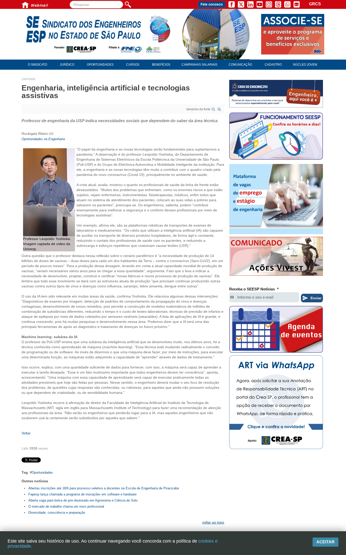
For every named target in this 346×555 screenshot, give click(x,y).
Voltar (26, 433)
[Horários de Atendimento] (276, 137)
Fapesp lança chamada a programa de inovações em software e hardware (82, 494)
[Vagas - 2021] (276, 199)
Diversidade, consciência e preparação (56, 512)
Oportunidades (42, 472)
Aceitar (325, 542)
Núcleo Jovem (305, 64)
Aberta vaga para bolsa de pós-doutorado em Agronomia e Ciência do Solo (83, 500)
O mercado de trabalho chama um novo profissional (66, 506)
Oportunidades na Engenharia (43, 139)
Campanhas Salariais (199, 64)
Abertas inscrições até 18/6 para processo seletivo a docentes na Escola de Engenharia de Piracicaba (103, 488)
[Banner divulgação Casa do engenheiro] (276, 93)
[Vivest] (276, 257)
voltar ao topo (213, 522)
